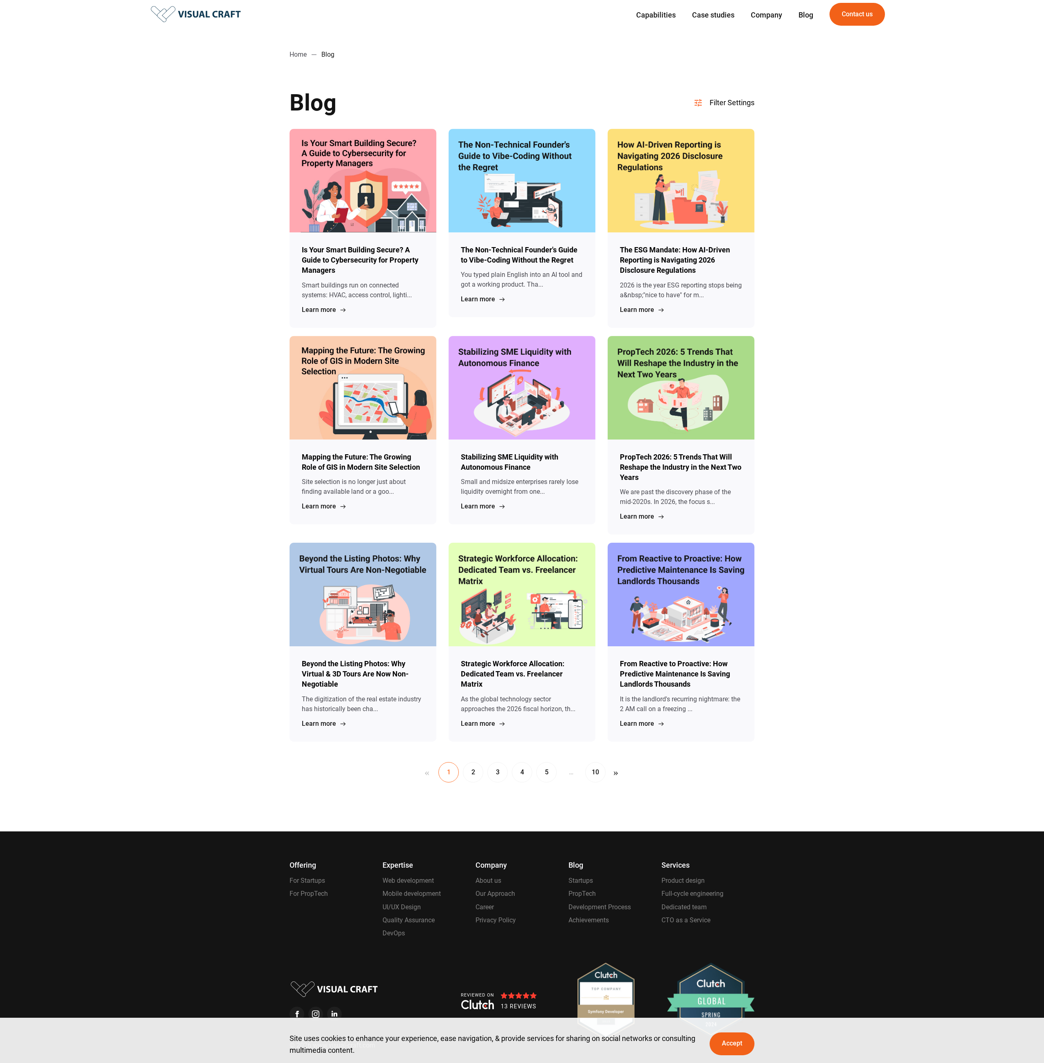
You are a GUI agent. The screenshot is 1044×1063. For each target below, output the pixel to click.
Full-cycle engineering (692, 893)
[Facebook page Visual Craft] (297, 1014)
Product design (683, 880)
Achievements (588, 920)
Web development (408, 880)
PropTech (582, 893)
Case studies (713, 15)
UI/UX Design (402, 907)
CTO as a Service (685, 920)
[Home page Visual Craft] (196, 14)
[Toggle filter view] (722, 102)
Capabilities (656, 15)
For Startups (307, 880)
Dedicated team (684, 907)
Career (485, 907)
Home (298, 54)
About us (488, 880)
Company (766, 15)
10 (595, 772)
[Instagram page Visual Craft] (315, 1014)
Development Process (599, 907)
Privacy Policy (496, 920)
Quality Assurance (409, 920)
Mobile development (412, 893)
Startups (580, 880)
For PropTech (309, 893)
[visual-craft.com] (334, 989)
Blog (805, 15)
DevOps (394, 933)
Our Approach (495, 893)
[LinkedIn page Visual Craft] (334, 1014)
